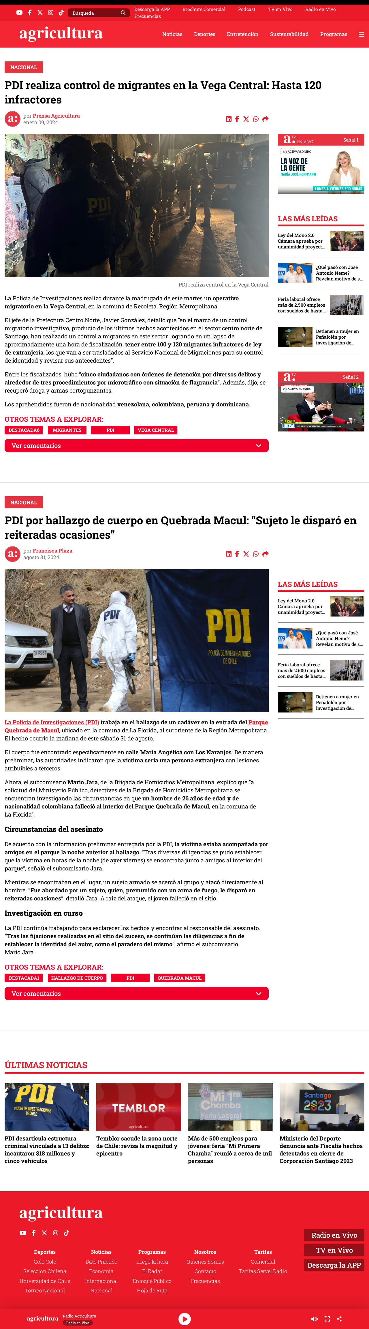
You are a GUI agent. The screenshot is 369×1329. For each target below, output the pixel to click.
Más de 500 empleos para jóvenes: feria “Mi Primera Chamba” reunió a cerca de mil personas (230, 1149)
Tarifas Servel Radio (263, 1271)
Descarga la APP (152, 9)
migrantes (67, 430)
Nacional (23, 67)
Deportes (204, 34)
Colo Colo (45, 1261)
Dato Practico (101, 1261)
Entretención (243, 34)
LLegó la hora (152, 1261)
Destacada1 (24, 978)
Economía (101, 1271)
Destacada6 (24, 430)
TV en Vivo (280, 9)
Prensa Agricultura (56, 115)
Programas (333, 34)
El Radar (152, 1271)
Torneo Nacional (45, 1290)
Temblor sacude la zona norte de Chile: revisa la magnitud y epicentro (137, 1145)
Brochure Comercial (203, 9)
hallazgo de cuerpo (77, 978)
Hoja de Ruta (152, 1290)
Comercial (263, 1261)
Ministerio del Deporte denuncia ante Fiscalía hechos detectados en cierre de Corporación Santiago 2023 (321, 1149)
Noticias (172, 34)
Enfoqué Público (152, 1280)
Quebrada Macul (180, 978)
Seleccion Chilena (44, 1271)
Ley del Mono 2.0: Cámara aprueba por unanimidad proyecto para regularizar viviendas (301, 241)
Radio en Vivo (320, 9)
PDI (110, 430)
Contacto (205, 1271)
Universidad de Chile (45, 1280)
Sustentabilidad (289, 34)
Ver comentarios (36, 445)
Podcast (246, 9)
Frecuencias (147, 16)
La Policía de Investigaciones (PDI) (52, 722)
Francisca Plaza (52, 550)
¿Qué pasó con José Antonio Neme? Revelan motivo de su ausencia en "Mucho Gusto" (339, 273)
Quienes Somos (205, 1261)
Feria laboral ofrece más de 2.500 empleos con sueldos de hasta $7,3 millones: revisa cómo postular (301, 305)
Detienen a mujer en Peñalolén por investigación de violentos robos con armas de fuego (337, 337)
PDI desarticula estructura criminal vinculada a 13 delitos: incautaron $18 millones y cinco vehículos (47, 1149)
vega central (156, 430)
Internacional (101, 1280)
